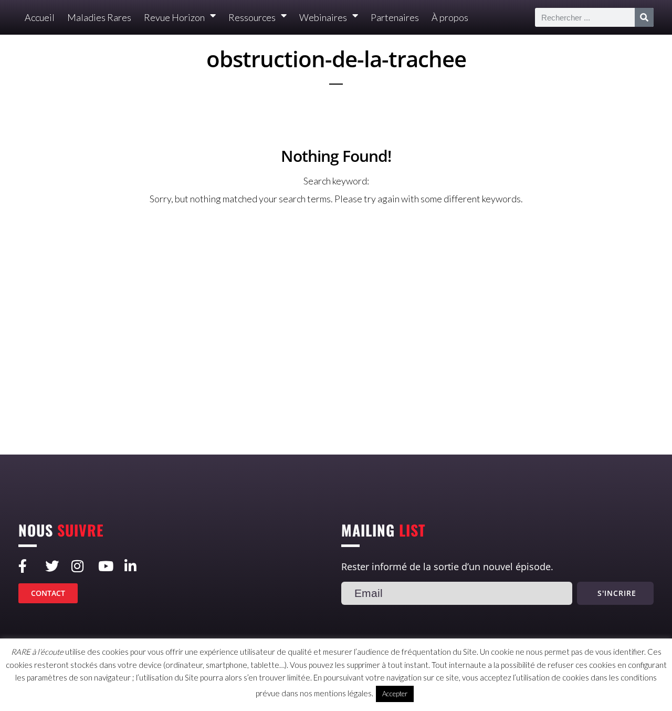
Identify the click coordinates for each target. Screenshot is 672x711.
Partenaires (395, 17)
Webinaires (323, 17)
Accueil (40, 17)
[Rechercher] (644, 17)
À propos (450, 17)
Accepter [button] (394, 693)
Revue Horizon (174, 17)
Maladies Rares (99, 17)
